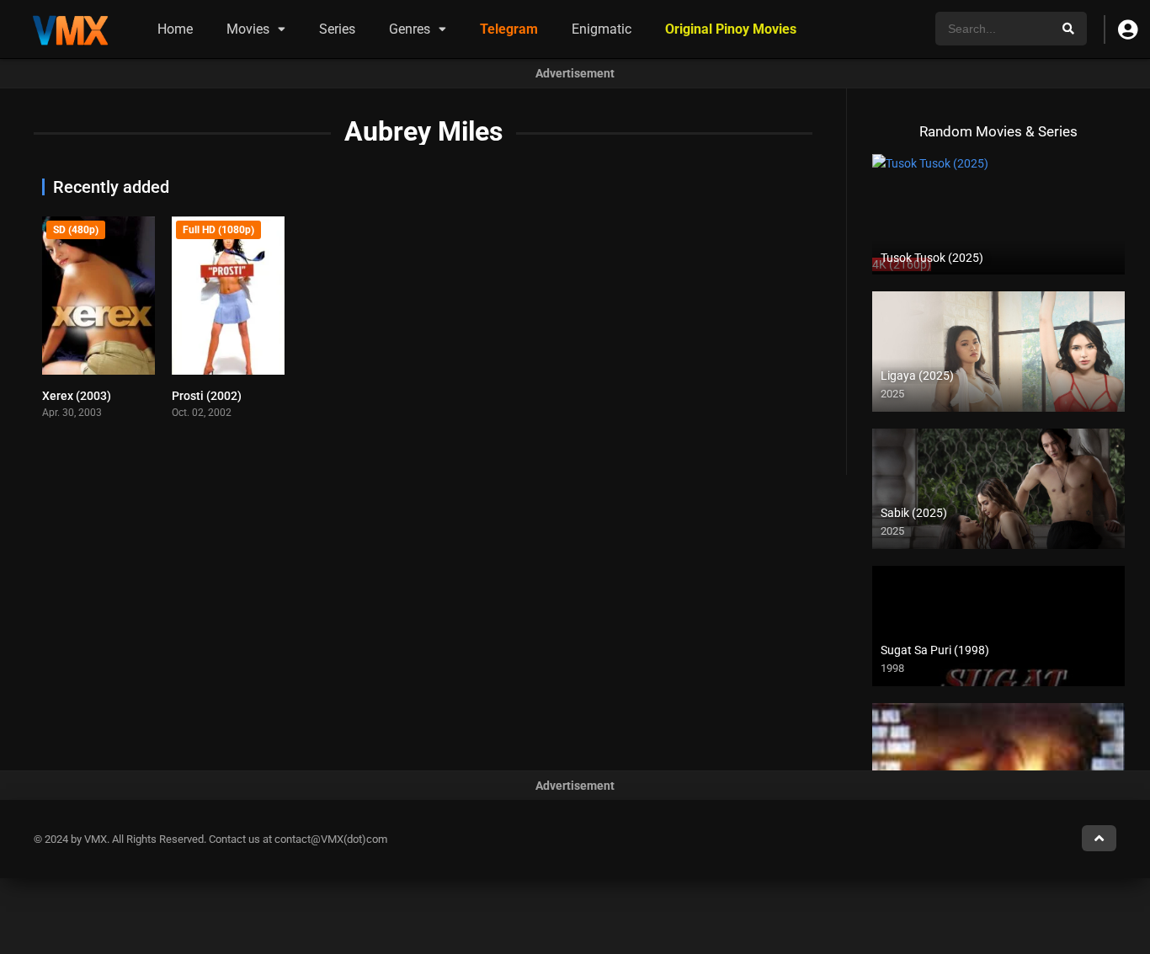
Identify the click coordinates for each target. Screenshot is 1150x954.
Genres (409, 29)
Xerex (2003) (76, 395)
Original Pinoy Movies (730, 29)
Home (175, 29)
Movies (247, 29)
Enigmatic (601, 29)
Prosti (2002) (207, 395)
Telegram (509, 29)
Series (337, 29)
